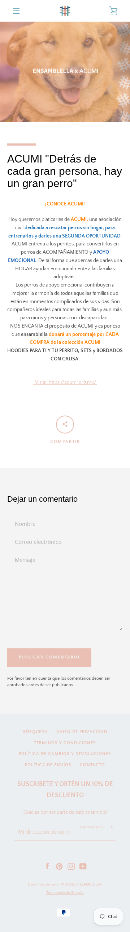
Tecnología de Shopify (65, 893)
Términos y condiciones (65, 743)
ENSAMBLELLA (88, 884)
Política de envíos (48, 765)
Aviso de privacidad (81, 731)
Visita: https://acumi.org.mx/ (65, 382)
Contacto (92, 765)
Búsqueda (35, 731)
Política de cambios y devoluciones (65, 753)
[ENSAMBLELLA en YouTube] (83, 866)
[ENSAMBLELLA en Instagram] (71, 866)
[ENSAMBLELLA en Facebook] (47, 866)
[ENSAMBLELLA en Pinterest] (59, 866)
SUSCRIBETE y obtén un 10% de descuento (65, 790)
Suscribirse (93, 827)
